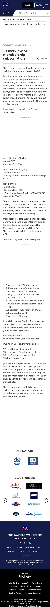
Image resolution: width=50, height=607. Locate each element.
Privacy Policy (34, 589)
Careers (13, 586)
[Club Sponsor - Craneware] (34, 505)
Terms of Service (16, 589)
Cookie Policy (15, 593)
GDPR (37, 586)
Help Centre (13, 583)
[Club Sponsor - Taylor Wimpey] (16, 486)
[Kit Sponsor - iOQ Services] (34, 486)
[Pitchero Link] (25, 577)
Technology (25, 586)
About (25, 583)
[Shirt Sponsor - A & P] (34, 496)
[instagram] (30, 543)
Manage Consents (33, 593)
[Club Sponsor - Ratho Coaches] (34, 514)
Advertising (37, 583)
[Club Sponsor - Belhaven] (16, 514)
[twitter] (25, 543)
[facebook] (20, 543)
